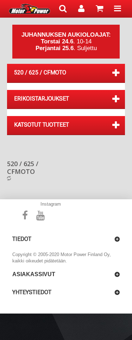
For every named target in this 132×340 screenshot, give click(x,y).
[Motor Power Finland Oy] (29, 9)
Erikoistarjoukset (41, 98)
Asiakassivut (33, 274)
